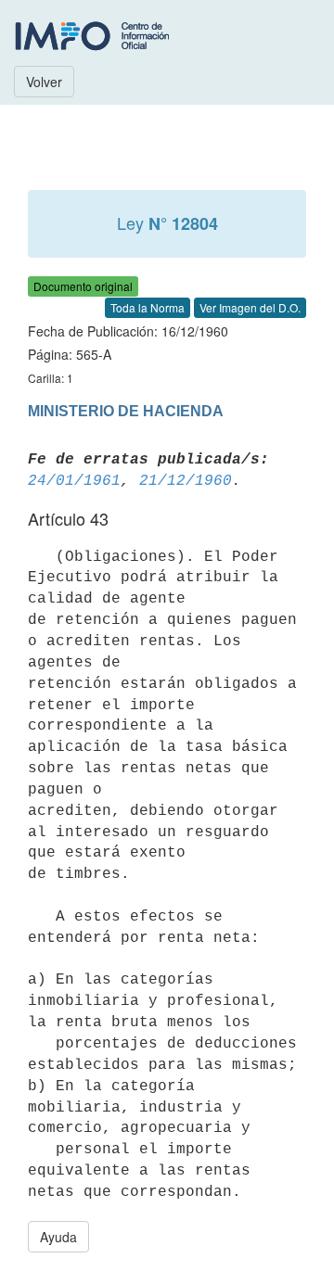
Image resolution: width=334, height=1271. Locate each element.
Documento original (83, 286)
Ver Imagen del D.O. (250, 307)
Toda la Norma (147, 307)
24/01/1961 (74, 481)
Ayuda (58, 1236)
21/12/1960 (185, 481)
